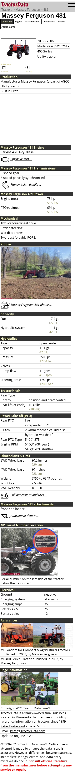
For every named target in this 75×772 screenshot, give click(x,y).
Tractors (6, 9)
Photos (62, 21)
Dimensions (48, 21)
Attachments (8, 26)
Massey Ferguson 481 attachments (27, 504)
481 (45, 9)
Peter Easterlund (13, 726)
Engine (18, 21)
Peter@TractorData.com (27, 731)
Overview (7, 21)
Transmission (32, 21)
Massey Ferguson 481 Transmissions (28, 168)
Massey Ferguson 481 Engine (22, 147)
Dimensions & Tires (15, 456)
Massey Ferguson (28, 9)
